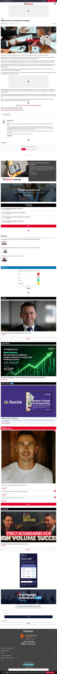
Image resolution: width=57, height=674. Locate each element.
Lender (2, 18)
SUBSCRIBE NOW (28, 195)
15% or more (20, 283)
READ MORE (33, 173)
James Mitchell (4, 23)
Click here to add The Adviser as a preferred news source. (12, 110)
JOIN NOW (34, 581)
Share (55, 23)
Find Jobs (28, 616)
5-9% (19, 277)
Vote (28, 286)
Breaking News (7, 114)
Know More (9, 135)
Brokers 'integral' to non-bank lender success (30, 105)
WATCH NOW (3, 334)
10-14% (19, 280)
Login (45, 1)
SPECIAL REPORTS (7, 383)
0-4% (19, 274)
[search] (55, 630)
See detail (28, 288)
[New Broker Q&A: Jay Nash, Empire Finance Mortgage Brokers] (28, 456)
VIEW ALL (28, 226)
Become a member (51, 1)
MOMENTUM (9, 1)
